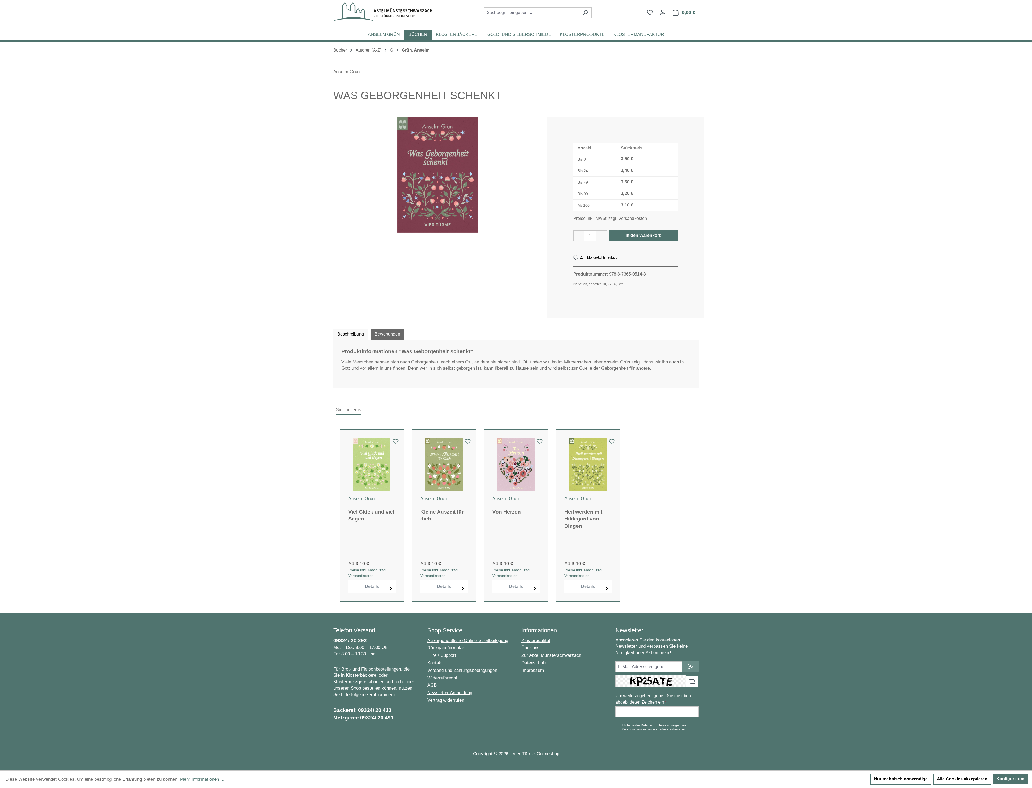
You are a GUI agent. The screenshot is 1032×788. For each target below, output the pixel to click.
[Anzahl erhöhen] (601, 235)
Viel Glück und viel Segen (371, 515)
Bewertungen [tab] (387, 334)
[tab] (350, 334)
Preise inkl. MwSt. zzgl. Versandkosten (610, 218)
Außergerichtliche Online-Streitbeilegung (467, 640)
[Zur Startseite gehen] (382, 11)
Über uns (530, 647)
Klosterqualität (535, 640)
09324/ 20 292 (350, 640)
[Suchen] (585, 12)
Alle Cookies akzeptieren (962, 779)
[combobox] (531, 12)
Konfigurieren (1010, 778)
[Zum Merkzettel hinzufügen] (395, 443)
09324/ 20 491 (377, 718)
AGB (432, 685)
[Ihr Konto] (662, 12)
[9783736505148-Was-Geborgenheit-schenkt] (437, 175)
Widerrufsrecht (442, 677)
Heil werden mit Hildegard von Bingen (583, 519)
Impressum (532, 670)
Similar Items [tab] (348, 409)
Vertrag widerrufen (445, 700)
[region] (437, 175)
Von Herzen (506, 512)
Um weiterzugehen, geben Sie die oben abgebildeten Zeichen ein (653, 698)
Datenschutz (534, 662)
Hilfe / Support (441, 655)
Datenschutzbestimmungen (661, 725)
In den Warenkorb (644, 235)
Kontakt (435, 662)
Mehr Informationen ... (202, 779)
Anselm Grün (346, 71)
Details (372, 586)
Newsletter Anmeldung (449, 692)
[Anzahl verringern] (579, 235)
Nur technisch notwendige (901, 779)
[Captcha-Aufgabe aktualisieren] (692, 681)
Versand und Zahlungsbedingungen (462, 670)
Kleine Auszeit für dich (442, 515)
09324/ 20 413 (375, 710)
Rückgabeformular (445, 647)
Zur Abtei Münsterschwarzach (551, 655)
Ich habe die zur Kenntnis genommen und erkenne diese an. (654, 727)
